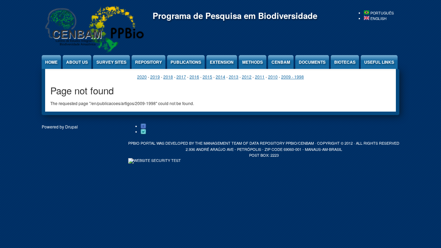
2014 (220, 77)
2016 (194, 77)
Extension (222, 62)
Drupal (71, 127)
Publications (186, 62)
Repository (148, 62)
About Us (77, 62)
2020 (142, 77)
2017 (181, 77)
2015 (207, 77)
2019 (155, 77)
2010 (273, 77)
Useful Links (379, 62)
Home (51, 62)
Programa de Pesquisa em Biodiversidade (235, 15)
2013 (233, 77)
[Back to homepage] (93, 51)
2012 (247, 77)
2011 (260, 77)
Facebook (143, 126)
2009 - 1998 (292, 77)
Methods (252, 62)
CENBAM (280, 62)
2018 (168, 77)
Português (381, 13)
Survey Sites (111, 62)
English (378, 18)
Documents (312, 62)
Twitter (143, 132)
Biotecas (345, 62)
